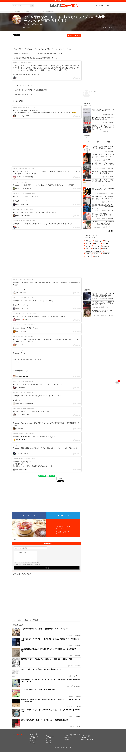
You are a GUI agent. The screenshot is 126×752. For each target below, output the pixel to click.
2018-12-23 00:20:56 (28, 336)
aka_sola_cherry (17, 182)
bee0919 (15, 279)
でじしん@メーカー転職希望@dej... (25, 403)
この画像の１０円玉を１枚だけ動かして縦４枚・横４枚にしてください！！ (103, 147)
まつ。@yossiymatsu (21, 227)
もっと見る (109, 231)
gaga (104, 131)
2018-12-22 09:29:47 (29, 168)
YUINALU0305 (16, 408)
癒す (88, 243)
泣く (105, 243)
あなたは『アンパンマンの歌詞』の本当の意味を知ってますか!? (103, 189)
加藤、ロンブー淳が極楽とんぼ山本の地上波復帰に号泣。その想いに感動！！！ (103, 214)
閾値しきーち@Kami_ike (22, 308)
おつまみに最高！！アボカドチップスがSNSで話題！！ (39, 689)
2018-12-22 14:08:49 (28, 392)
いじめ (88, 254)
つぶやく (61, 478)
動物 (87, 249)
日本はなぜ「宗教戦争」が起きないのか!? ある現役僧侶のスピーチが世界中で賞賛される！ (103, 303)
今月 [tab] (98, 142)
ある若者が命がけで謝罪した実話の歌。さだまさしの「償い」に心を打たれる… (103, 164)
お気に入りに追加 (74, 35)
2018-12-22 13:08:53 (28, 381)
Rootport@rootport (20, 77)
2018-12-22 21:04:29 (30, 220)
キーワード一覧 (85, 736)
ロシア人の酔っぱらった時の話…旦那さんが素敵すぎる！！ (41, 669)
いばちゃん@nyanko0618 (22, 116)
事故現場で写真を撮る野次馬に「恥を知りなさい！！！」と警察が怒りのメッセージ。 (103, 206)
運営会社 (67, 739)
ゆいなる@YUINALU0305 (22, 415)
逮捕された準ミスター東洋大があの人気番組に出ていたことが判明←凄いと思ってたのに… (103, 198)
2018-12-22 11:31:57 (28, 297)
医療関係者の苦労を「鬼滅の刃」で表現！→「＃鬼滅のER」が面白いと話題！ (47, 659)
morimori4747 (16, 193)
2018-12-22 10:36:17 (30, 209)
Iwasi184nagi (16, 209)
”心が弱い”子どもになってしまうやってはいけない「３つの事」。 (103, 311)
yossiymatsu (16, 220)
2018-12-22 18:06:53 (29, 433)
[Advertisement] (45, 42)
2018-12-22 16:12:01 (31, 313)
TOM (105, 151)
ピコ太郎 (98, 251)
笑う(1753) (112, 27)
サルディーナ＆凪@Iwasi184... (23, 215)
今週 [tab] (88, 142)
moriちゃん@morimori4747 (23, 204)
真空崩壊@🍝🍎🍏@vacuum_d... (24, 319)
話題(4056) (105, 27)
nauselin (15, 336)
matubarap (15, 168)
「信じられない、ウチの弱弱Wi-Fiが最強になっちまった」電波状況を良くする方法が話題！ (50, 640)
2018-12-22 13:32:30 (30, 325)
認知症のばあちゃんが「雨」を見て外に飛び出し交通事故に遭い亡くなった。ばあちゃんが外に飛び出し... (103, 295)
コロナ (96, 246)
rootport (15, 62)
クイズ (88, 256)
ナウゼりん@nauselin (21, 345)
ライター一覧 (68, 736)
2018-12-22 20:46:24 (28, 445)
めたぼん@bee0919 (21, 292)
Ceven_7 (15, 445)
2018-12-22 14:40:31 (28, 279)
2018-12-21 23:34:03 (28, 62)
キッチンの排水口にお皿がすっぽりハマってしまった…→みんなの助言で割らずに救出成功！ (50, 711)
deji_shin (15, 392)
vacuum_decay (16, 313)
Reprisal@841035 (20, 387)
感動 (88, 241)
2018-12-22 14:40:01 (30, 193)
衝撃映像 (105, 246)
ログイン (109, 6)
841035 (14, 381)
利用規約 (83, 738)
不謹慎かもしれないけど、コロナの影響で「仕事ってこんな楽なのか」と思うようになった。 (103, 127)
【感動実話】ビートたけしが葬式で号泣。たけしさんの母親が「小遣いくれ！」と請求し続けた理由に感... (103, 223)
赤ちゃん (96, 249)
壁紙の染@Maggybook (21, 469)
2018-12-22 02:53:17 (31, 408)
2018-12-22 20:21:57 (30, 458)
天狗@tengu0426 (20, 440)
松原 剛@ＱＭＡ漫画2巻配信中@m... (25, 177)
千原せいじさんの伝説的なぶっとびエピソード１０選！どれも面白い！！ (103, 172)
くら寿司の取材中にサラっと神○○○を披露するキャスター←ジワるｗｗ (44, 629)
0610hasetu (15, 325)
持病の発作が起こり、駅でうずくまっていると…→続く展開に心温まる (45, 720)
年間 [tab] (108, 142)
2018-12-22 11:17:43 (32, 182)
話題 (106, 241)
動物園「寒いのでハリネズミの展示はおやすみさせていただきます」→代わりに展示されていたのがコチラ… (50, 700)
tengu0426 (15, 433)
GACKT (96, 254)
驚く (88, 246)
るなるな (70, 635)
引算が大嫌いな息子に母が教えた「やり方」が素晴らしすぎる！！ (103, 110)
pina (104, 114)
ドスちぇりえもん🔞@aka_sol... (24, 188)
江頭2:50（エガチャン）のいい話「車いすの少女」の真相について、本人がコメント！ (103, 156)
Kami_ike (15, 297)
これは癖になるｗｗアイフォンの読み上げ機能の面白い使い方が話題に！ (103, 180)
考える (98, 241)
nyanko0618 (16, 107)
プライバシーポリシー (87, 739)
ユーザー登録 (100, 6)
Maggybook (15, 458)
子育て (106, 251)
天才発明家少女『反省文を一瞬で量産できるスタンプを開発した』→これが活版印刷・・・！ (48, 650)
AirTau (14, 420)
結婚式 (96, 256)
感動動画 (105, 249)
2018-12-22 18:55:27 (29, 350)
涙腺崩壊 (89, 251)
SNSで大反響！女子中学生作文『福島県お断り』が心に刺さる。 (103, 118)
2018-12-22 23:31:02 (27, 420)
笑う (96, 243)
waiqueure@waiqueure (22, 376)
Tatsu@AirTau (19, 428)
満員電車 (106, 254)
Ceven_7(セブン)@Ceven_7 (23, 453)
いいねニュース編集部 (100, 160)
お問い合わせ (68, 738)
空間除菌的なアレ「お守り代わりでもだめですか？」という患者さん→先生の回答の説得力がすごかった (50, 680)
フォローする (20, 62)
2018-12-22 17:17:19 (30, 107)
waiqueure (15, 350)
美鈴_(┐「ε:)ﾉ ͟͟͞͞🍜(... (21, 331)
